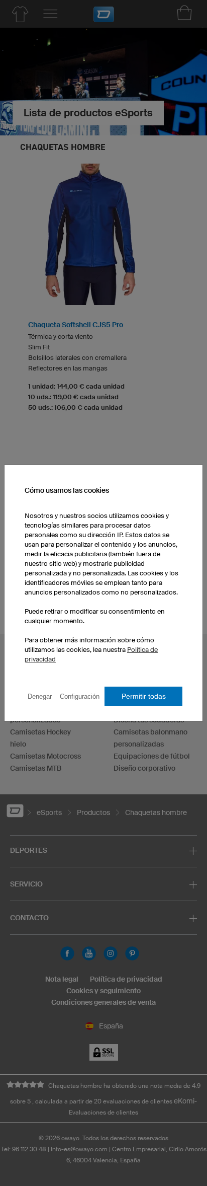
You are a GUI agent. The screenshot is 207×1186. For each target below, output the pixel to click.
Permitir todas (144, 696)
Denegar (40, 696)
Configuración (79, 696)
